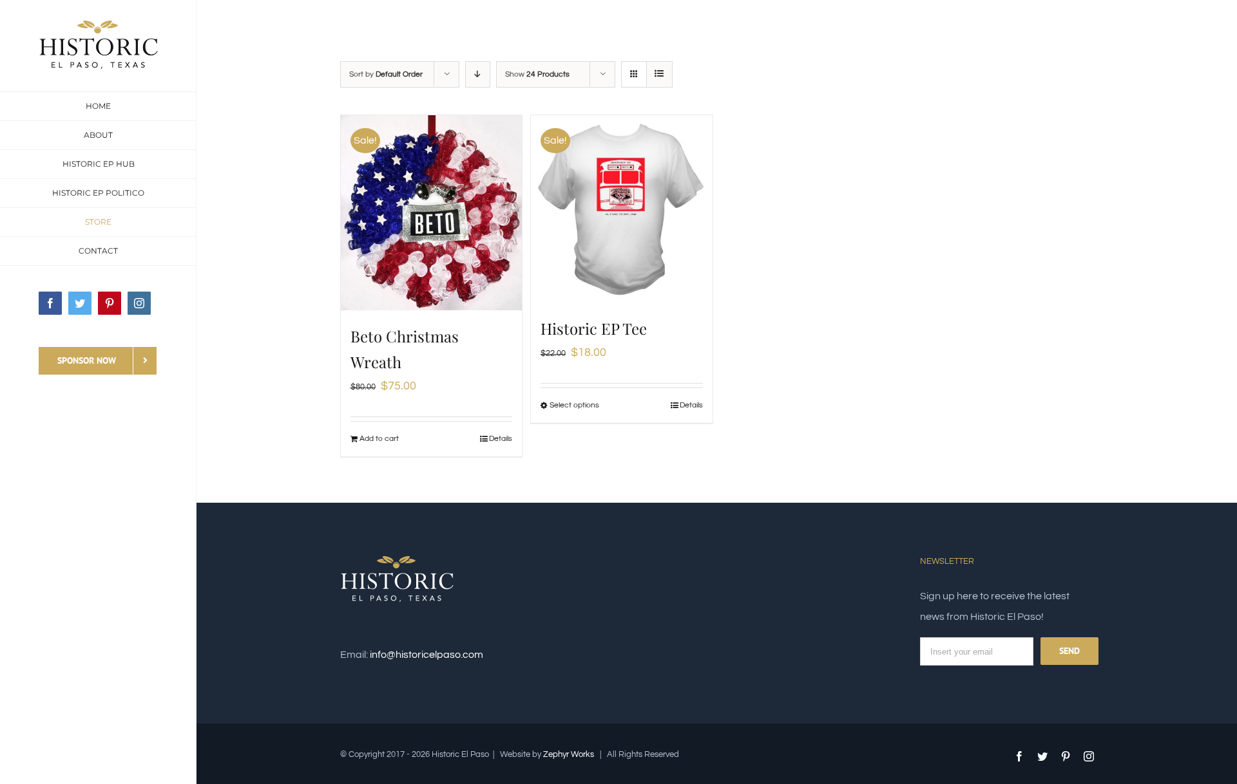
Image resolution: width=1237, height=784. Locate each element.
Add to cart (379, 438)
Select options (574, 405)
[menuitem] (98, 106)
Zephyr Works (568, 754)
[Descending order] (477, 74)
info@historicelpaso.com (426, 654)
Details (500, 438)
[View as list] (659, 74)
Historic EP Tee (594, 328)
